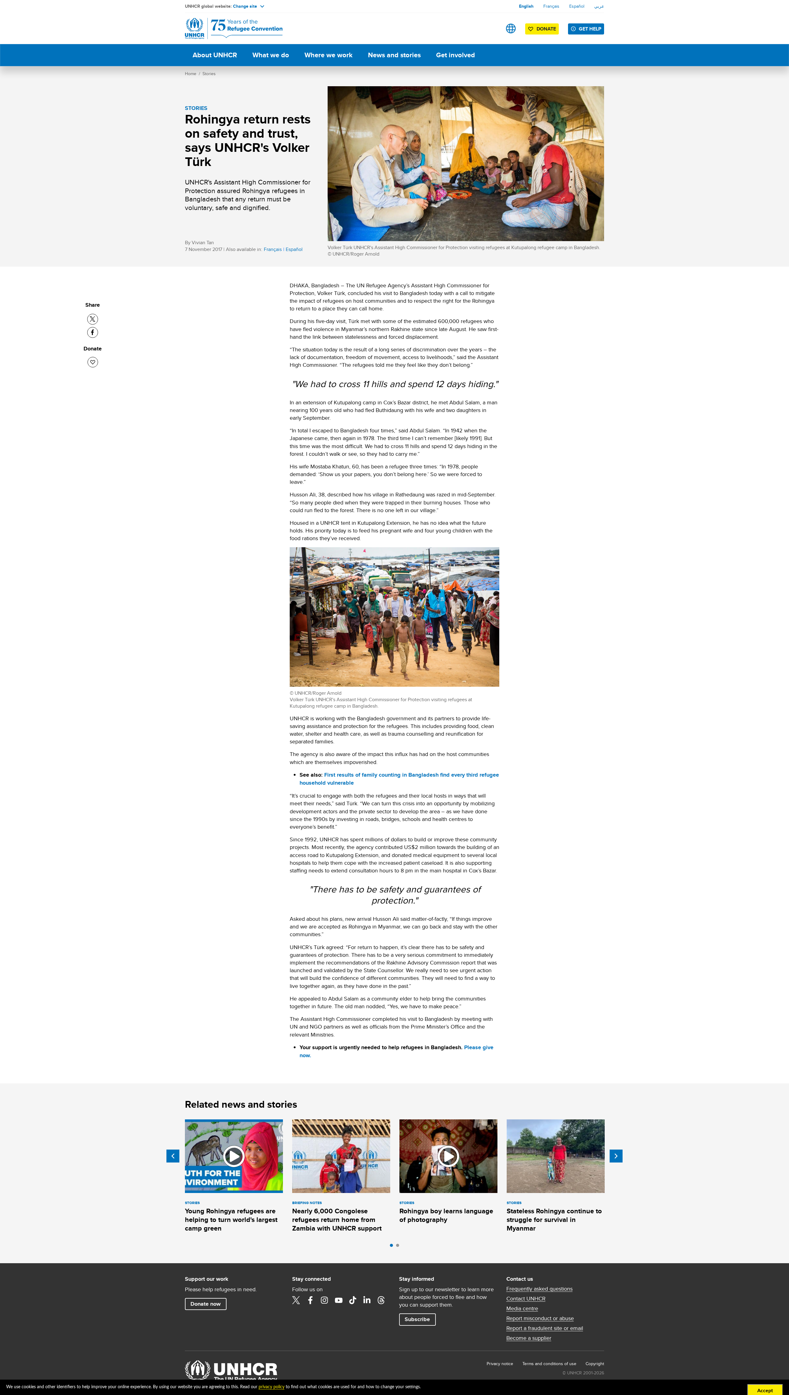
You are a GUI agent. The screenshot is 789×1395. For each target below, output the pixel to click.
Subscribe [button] (417, 1319)
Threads (381, 1300)
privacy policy (271, 1387)
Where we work (329, 55)
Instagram (325, 1300)
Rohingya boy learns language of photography (446, 1215)
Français (551, 6)
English (526, 6)
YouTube (339, 1300)
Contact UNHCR (526, 1298)
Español (576, 6)
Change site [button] (245, 6)
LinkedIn (367, 1300)
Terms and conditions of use (549, 1364)
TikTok (353, 1300)
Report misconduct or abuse (540, 1318)
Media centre (522, 1308)
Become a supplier (528, 1338)
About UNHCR (215, 55)
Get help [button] (590, 28)
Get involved (455, 55)
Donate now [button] (205, 1304)
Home (190, 74)
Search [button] (491, 28)
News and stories (394, 55)
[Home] (228, 28)
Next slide (616, 1156)
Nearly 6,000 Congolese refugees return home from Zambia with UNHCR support (337, 1220)
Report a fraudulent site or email (544, 1328)
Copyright (595, 1364)
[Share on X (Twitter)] (92, 319)
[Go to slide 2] (399, 1247)
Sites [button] (511, 28)
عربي (599, 6)
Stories (209, 74)
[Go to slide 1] (393, 1247)
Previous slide (172, 1156)
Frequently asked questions (539, 1288)
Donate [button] (546, 28)
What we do (270, 55)
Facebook (310, 1300)
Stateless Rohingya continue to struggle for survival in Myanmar (554, 1220)
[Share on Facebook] (92, 332)
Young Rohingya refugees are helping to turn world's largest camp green (231, 1220)
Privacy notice (500, 1364)
